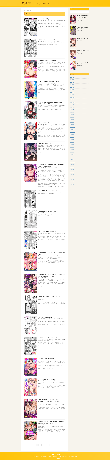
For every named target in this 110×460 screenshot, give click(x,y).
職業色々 (55, 131)
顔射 (63, 66)
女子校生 (56, 64)
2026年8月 (72, 77)
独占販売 (46, 21)
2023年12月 (72, 157)
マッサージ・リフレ (46, 174)
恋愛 (42, 89)
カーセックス (40, 170)
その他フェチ (47, 212)
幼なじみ (58, 129)
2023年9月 (72, 164)
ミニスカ (61, 85)
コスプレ (47, 20)
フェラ (46, 42)
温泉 (50, 180)
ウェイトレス (50, 424)
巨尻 (40, 89)
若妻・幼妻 (53, 183)
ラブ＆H (54, 42)
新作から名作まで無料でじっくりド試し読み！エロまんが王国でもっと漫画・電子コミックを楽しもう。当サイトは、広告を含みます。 (55, 456)
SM (45, 20)
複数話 (51, 90)
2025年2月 (72, 122)
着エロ (49, 21)
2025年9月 (72, 104)
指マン (42, 44)
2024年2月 (72, 152)
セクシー (59, 125)
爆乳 (44, 44)
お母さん (52, 83)
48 (48, 445)
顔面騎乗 (48, 184)
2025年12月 (72, 97)
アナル (43, 84)
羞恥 (52, 131)
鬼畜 (54, 184)
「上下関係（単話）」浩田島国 (45, 317)
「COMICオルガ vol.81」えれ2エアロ (47, 60)
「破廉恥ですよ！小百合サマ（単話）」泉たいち (49, 296)
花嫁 (50, 183)
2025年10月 (72, 102)
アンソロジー (62, 360)
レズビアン (47, 175)
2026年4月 (72, 87)
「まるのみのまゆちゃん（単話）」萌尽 (47, 211)
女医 (46, 129)
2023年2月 (72, 181)
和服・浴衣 (45, 88)
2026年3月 (72, 89)
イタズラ (42, 125)
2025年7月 (72, 109)
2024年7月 (72, 139)
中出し (54, 20)
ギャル (49, 84)
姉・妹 (62, 257)
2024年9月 (72, 134)
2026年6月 (72, 82)
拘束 (39, 146)
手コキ (39, 44)
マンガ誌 (56, 63)
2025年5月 (72, 114)
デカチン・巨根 (59, 41)
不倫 (60, 175)
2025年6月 (72, 112)
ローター (52, 128)
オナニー (55, 41)
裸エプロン (57, 183)
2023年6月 (72, 171)
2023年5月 (72, 174)
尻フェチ (53, 88)
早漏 (58, 179)
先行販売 (57, 20)
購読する (74, 9)
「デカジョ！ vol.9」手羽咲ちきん (46, 358)
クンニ (52, 125)
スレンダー (56, 125)
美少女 (48, 44)
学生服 (44, 106)
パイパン (51, 20)
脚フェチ (61, 106)
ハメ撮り (43, 127)
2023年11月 (72, 159)
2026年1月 (72, 94)
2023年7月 (72, 169)
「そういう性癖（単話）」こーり (45, 19)
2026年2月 (72, 92)
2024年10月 (72, 132)
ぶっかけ (51, 41)
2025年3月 (72, 119)
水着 (52, 89)
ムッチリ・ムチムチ (52, 105)
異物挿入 (59, 180)
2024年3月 (72, 149)
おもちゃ (52, 124)
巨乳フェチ (49, 106)
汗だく (40, 66)
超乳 (50, 44)
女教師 (62, 20)
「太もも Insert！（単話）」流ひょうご (47, 337)
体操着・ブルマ (47, 176)
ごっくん (48, 41)
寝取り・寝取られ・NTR (51, 178)
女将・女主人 (49, 88)
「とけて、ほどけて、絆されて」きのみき (47, 123)
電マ (44, 184)
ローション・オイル (47, 128)
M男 (45, 41)
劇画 (52, 176)
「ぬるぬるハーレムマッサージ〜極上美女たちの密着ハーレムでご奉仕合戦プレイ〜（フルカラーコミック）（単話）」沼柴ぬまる (51, 276)
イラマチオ (40, 361)
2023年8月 (72, 167)
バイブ (46, 127)
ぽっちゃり (57, 167)
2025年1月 (72, 124)
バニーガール (44, 85)
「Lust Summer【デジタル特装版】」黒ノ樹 (48, 81)
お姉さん (49, 83)
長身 (61, 66)
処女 (59, 42)
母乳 (62, 179)
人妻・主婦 (42, 176)
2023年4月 (72, 176)
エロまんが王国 (26, 2)
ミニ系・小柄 (50, 42)
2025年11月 (72, 99)
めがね (53, 62)
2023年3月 (72, 179)
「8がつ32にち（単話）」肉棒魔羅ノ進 (47, 231)
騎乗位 (57, 21)
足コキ (54, 21)
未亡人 (60, 179)
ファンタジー (47, 145)
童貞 (44, 90)
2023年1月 (72, 184)
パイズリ (47, 63)
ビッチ (44, 42)
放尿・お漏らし (42, 146)
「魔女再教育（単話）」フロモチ (45, 143)
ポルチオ (61, 127)
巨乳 (63, 42)
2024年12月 (72, 127)
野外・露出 (58, 90)
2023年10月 (72, 162)
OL (50, 124)
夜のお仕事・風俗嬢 (41, 129)
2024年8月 (72, 137)
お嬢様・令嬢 (60, 124)
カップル (46, 84)
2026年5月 (72, 84)
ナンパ (40, 85)
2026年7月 (72, 79)
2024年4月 (72, 147)
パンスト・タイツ (53, 85)
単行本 (60, 128)
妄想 (42, 178)
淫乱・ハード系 (42, 21)
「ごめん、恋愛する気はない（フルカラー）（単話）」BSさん (83, 17)
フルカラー (47, 105)
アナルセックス (57, 62)
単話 (60, 20)
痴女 (46, 44)
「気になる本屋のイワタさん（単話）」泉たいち (49, 190)
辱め (59, 66)
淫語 (59, 89)
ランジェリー (61, 174)
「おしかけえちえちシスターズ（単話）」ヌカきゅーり (51, 40)
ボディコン (59, 172)
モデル (54, 174)
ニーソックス (43, 171)
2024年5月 (72, 144)
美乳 (52, 21)
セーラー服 (57, 170)
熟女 (61, 89)
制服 (63, 105)
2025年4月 (72, 117)
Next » (52, 445)
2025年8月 (72, 107)
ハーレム (43, 63)
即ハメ (53, 64)
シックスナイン (57, 84)
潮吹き (46, 131)
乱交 (51, 64)
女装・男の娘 (49, 129)
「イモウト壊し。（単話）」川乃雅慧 (46, 379)
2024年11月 (72, 129)
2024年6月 (72, 142)
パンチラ (45, 172)
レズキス (43, 175)
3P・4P (46, 83)
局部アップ (57, 88)
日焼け (49, 89)
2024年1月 (72, 154)
